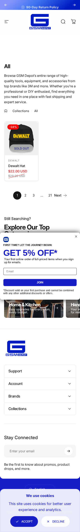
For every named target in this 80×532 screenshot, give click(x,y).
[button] (6, 239)
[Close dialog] (76, 236)
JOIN (40, 282)
